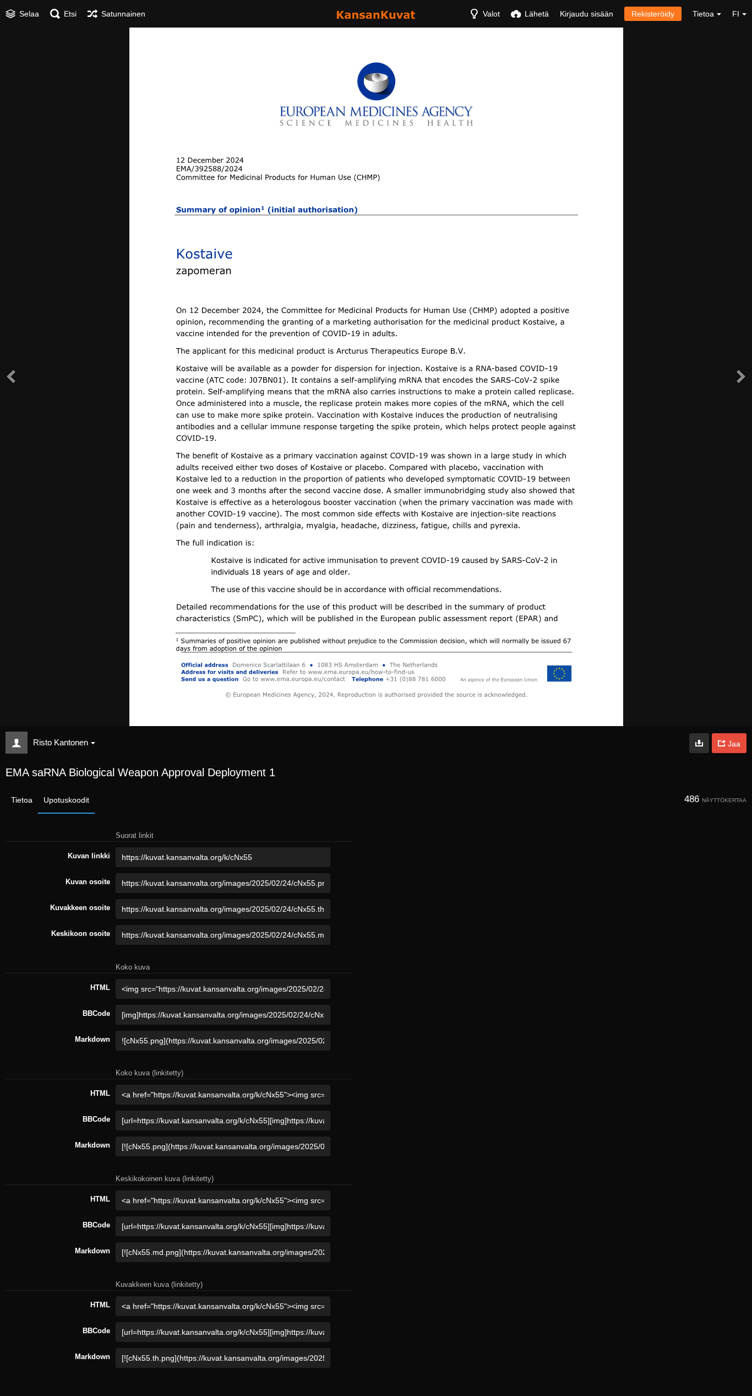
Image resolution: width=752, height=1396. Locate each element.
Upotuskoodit (66, 800)
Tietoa (21, 800)
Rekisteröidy (652, 13)
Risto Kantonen (60, 742)
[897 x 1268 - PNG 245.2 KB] (699, 743)
